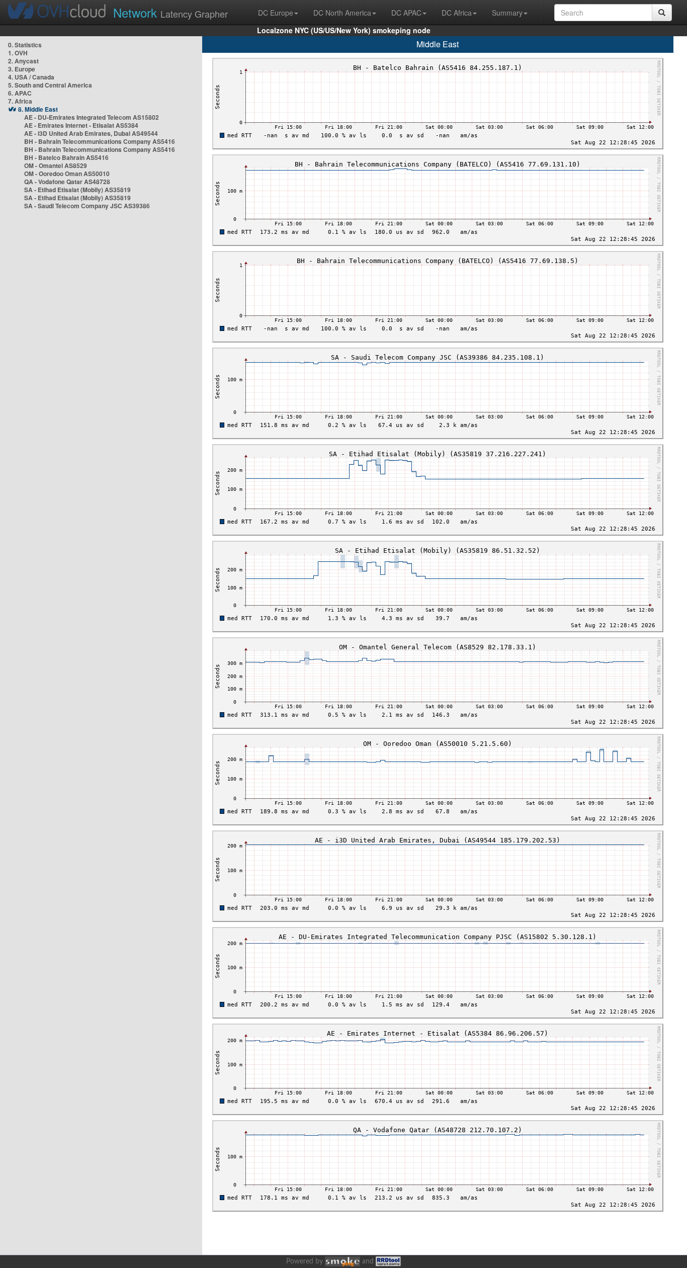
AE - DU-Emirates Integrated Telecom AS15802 (91, 117)
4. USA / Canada (31, 76)
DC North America (342, 13)
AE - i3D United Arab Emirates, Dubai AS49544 (91, 133)
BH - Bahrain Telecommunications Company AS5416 (99, 141)
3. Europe (21, 68)
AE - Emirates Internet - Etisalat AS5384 (81, 125)
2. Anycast (23, 60)
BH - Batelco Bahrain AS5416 (66, 157)
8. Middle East (38, 109)
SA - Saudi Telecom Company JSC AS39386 (87, 205)
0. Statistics (25, 44)
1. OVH (18, 52)
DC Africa (457, 13)
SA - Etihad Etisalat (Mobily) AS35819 (77, 189)
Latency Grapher (170, 12)
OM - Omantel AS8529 (55, 165)
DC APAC (406, 13)
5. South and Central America (50, 85)
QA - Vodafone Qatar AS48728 (67, 181)
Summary (507, 13)
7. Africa (20, 101)
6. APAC (20, 93)
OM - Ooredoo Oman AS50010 (67, 173)
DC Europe (275, 13)
